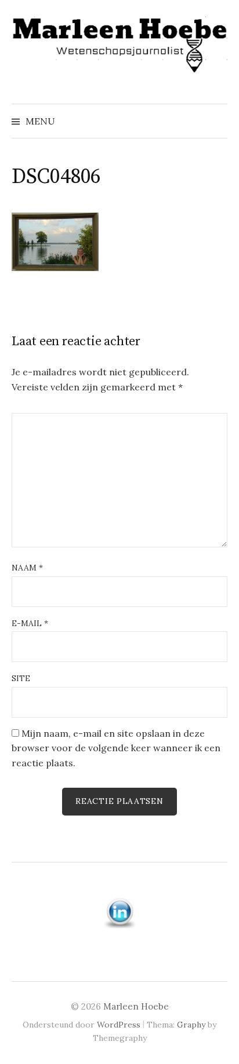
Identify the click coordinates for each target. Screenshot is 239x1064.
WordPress (118, 1024)
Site (21, 678)
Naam (27, 567)
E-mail (30, 623)
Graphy (191, 1024)
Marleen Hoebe (136, 1006)
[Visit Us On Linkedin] (119, 911)
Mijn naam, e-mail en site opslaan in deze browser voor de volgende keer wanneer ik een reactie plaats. (116, 748)
